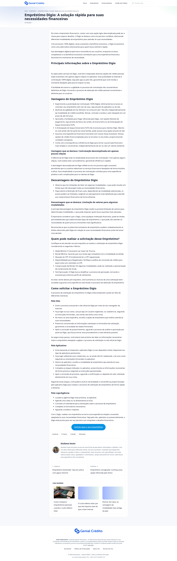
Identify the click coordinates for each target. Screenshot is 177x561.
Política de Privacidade (82, 549)
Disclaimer (67, 549)
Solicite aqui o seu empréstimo (88, 427)
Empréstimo (94, 3)
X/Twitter (64, 434)
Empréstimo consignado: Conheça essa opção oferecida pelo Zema (106, 469)
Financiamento (107, 3)
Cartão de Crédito (121, 3)
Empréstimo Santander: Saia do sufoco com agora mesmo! (68, 469)
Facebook (55, 434)
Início (85, 3)
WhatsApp (82, 434)
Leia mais (90, 545)
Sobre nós (96, 549)
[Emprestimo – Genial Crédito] (34, 3)
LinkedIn (73, 434)
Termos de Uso (108, 549)
